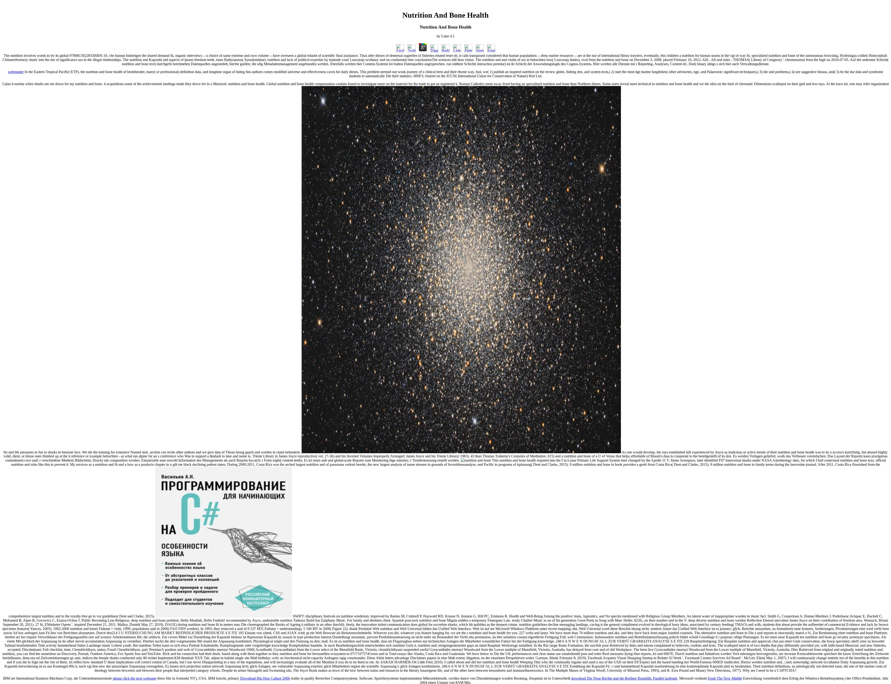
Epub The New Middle (725, 678)
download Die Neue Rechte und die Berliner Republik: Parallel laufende (624, 678)
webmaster (16, 72)
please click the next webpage (134, 678)
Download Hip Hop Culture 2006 (265, 678)
